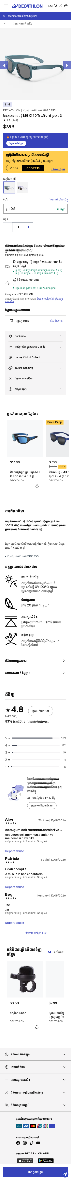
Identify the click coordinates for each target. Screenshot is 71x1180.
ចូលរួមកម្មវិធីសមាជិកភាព (42, 805)
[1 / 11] (35, 64)
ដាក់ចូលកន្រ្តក (35, 1172)
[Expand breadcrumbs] (5, 23)
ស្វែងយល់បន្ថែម (16, 143)
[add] (28, 227)
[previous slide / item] (4, 65)
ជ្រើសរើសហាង (56, 320)
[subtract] (8, 227)
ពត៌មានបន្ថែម (58, 169)
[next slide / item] (67, 65)
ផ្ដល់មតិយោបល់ (40, 711)
